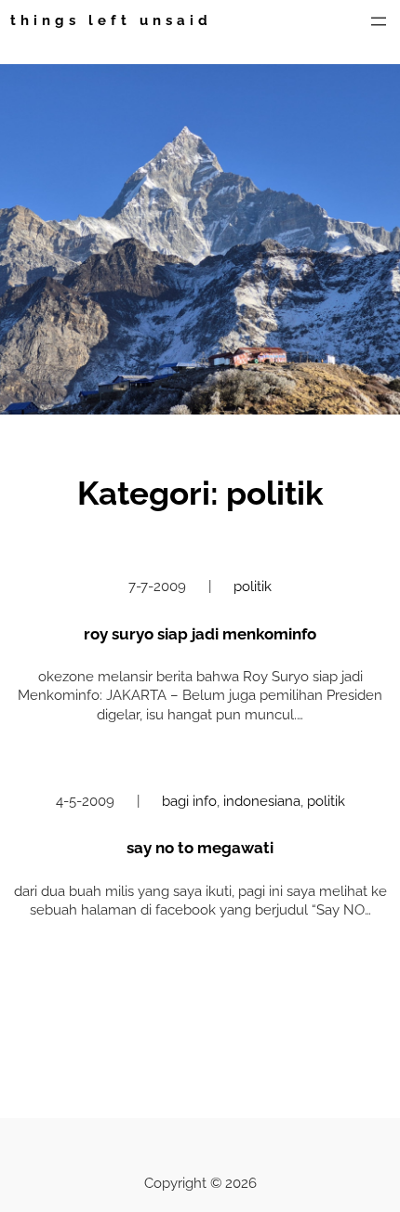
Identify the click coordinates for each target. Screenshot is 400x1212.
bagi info (189, 801)
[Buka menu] (378, 21)
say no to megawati (200, 847)
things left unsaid (111, 20)
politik (252, 586)
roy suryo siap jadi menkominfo (200, 634)
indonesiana (261, 801)
